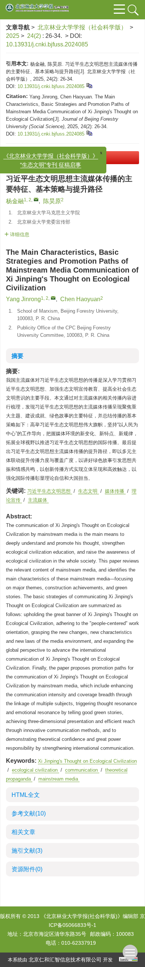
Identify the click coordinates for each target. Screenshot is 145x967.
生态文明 (88, 491)
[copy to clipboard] (89, 133)
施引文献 (27, 850)
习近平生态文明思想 (49, 491)
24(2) (34, 36)
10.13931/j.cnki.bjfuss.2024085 (47, 44)
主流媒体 (38, 500)
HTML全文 (26, 795)
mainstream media (59, 779)
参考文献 (29, 813)
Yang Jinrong (23, 299)
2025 (12, 36)
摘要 (17, 356)
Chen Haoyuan (80, 299)
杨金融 (15, 201)
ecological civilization (35, 770)
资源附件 (27, 869)
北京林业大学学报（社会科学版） (82, 27)
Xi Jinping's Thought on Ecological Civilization (87, 761)
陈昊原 (52, 201)
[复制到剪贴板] (89, 85)
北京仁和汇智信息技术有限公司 (65, 960)
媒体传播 (115, 491)
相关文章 (23, 832)
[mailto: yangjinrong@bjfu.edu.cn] (53, 298)
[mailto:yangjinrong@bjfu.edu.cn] (36, 199)
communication (82, 770)
